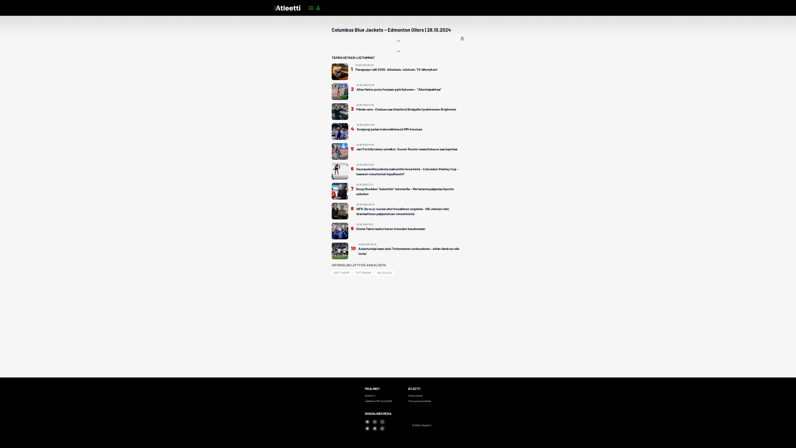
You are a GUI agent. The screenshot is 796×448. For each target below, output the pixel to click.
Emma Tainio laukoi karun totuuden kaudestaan (390, 229)
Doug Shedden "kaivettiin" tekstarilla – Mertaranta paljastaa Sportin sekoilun (405, 191)
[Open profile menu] (318, 8)
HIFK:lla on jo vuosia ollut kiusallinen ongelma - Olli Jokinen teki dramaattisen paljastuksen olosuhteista (402, 211)
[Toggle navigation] (311, 8)
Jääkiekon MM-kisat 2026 (378, 400)
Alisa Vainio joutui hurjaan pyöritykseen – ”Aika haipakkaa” (399, 89)
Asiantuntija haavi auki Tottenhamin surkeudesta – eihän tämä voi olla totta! (408, 251)
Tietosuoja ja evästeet (419, 400)
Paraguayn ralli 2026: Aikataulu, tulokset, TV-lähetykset (396, 69)
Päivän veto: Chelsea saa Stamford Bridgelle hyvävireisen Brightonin (406, 109)
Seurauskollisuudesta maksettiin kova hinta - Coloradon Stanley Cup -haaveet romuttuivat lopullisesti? (407, 171)
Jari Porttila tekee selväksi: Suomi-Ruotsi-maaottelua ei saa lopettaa (406, 149)
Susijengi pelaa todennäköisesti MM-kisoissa (389, 129)
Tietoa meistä (415, 395)
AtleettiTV (370, 395)
